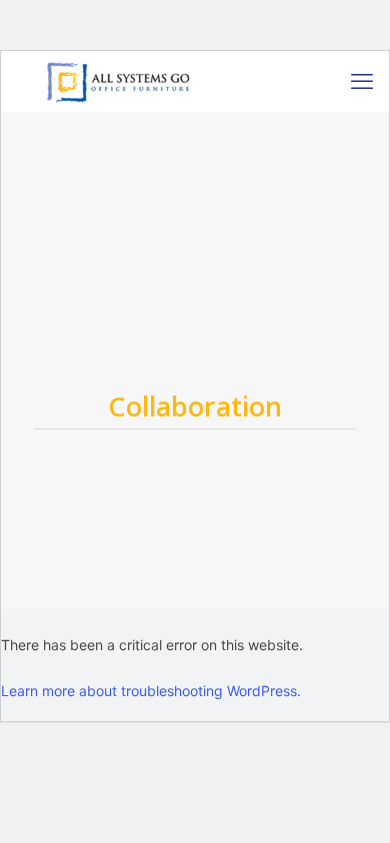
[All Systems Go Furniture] (118, 81)
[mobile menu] (362, 81)
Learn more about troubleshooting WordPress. (151, 690)
